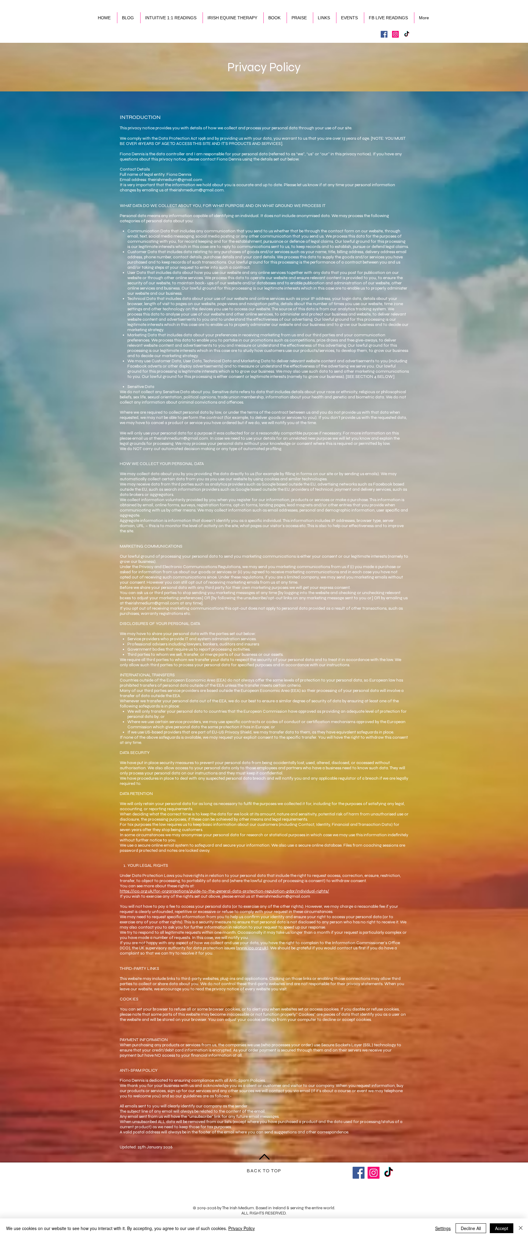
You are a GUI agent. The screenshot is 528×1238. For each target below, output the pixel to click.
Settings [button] (443, 1228)
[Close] (520, 1228)
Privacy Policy (241, 1228)
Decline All (471, 1228)
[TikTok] (406, 34)
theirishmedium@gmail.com (175, 179)
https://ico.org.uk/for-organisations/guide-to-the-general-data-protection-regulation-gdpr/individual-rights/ (224, 891)
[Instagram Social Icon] (395, 34)
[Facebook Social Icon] (384, 34)
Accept (501, 1228)
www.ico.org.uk (252, 948)
